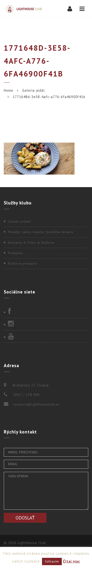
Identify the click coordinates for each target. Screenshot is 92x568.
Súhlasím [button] (52, 561)
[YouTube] (46, 336)
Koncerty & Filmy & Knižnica (31, 242)
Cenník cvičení (19, 221)
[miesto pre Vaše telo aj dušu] (23, 9)
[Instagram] (46, 324)
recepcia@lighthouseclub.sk (36, 404)
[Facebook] (46, 312)
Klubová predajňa (22, 263)
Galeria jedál (33, 90)
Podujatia (15, 253)
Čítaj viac (71, 561)
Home (8, 90)
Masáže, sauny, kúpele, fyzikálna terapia (40, 232)
